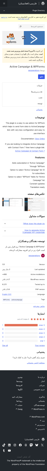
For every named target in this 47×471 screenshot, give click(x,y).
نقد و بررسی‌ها (36, 91)
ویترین (20, 377)
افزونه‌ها (19, 385)
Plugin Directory (39, 10)
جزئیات (39, 85)
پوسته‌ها (19, 381)
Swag (18, 409)
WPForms (6, 300)
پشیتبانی (41, 401)
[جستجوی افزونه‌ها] (20, 26)
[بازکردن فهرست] (3, 3)
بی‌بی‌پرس (40, 425)
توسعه (40, 103)
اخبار (43, 381)
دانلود (41, 77)
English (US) (6, 294)
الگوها (20, 389)
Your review (40, 345)
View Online (40, 139)
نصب (40, 97)
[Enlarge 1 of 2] (41, 201)
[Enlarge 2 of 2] (19, 201)
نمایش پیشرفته (39, 306)
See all (5, 345)
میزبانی (42, 385)
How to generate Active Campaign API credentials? (33, 231)
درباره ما (41, 377)
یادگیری (42, 397)
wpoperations (34, 70)
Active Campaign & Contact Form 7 (30, 151)
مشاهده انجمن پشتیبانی (36, 363)
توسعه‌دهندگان (39, 405)
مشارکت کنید (17, 397)
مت (42, 421)
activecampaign (17, 300)
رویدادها (19, 401)
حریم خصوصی (39, 389)
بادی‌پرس (40, 429)
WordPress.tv (38, 409)
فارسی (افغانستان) (32, 439)
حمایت (18, 405)
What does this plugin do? (34, 224)
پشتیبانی (39, 109)
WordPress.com (37, 417)
